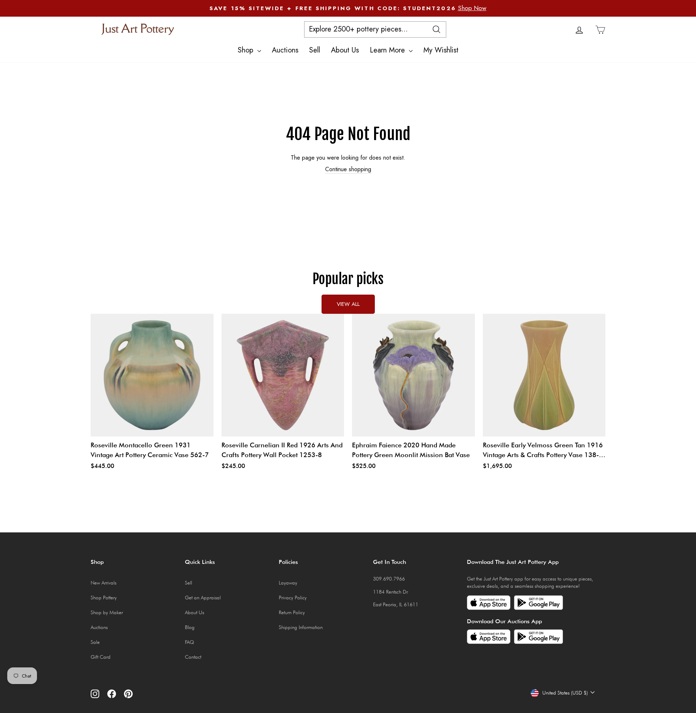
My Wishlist (441, 50)
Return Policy (292, 612)
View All (348, 304)
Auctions (285, 50)
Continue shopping (348, 169)
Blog (190, 627)
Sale (95, 642)
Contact (193, 657)
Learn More (388, 50)
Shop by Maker (107, 612)
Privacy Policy (293, 597)
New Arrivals (103, 583)
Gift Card (101, 657)
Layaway (288, 583)
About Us (345, 50)
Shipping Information (301, 627)
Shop (247, 50)
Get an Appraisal (203, 597)
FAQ (189, 642)
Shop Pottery (104, 597)
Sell (314, 50)
